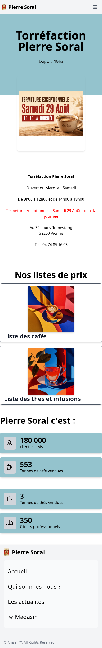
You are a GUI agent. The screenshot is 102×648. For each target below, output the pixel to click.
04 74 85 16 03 (55, 244)
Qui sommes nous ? (34, 586)
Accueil (17, 571)
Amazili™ (15, 642)
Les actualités (26, 601)
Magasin (26, 617)
